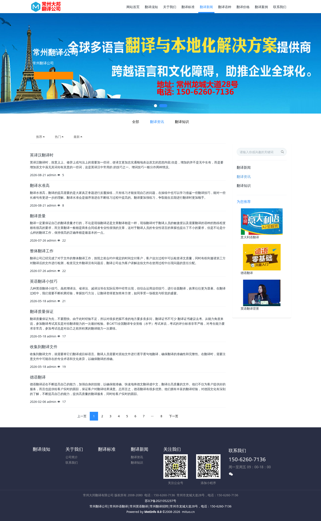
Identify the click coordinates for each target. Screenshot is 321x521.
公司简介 (72, 457)
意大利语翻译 (250, 237)
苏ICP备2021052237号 (160, 501)
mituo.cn (188, 512)
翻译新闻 (244, 167)
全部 (135, 121)
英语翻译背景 (250, 308)
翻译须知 (41, 449)
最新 (77, 137)
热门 (58, 137)
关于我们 (74, 449)
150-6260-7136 (247, 459)
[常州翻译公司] (46, 6)
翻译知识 (182, 121)
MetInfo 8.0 (153, 512)
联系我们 (72, 462)
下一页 (173, 416)
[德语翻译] (262, 257)
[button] (16, 63)
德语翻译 (247, 273)
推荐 (39, 137)
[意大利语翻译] (262, 221)
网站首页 (133, 7)
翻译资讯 (157, 121)
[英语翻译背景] (262, 292)
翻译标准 (107, 449)
